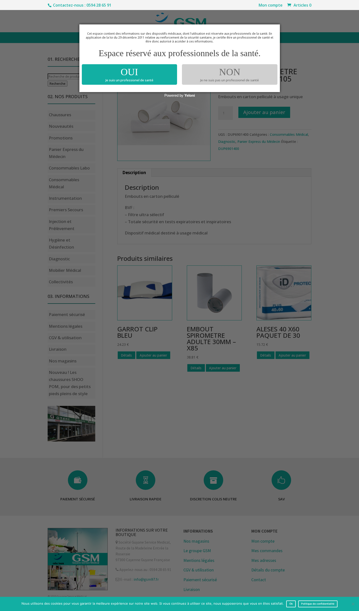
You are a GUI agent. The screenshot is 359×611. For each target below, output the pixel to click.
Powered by (179, 95)
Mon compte (271, 5)
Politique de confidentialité (317, 603)
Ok (291, 603)
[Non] (352, 603)
